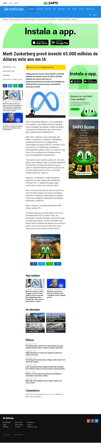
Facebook (49, 394)
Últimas (30, 340)
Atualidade (6, 75)
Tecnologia (6, 124)
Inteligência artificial (17, 79)
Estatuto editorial (18, 434)
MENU (5, 3)
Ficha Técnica (7, 434)
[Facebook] (92, 421)
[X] (96, 421)
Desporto (28, 372)
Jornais (16, 3)
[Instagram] (88, 421)
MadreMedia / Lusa (9, 67)
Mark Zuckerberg (7, 79)
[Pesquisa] (90, 15)
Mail (10, 3)
